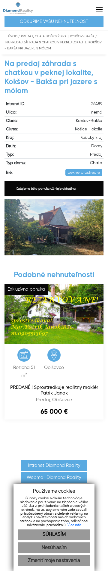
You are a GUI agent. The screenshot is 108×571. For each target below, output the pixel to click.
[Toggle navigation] (97, 9)
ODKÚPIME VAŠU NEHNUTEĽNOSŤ (54, 21)
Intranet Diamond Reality (54, 465)
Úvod (12, 36)
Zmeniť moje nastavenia (54, 560)
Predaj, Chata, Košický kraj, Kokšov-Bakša (58, 36)
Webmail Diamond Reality (54, 477)
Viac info (74, 525)
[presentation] (2, 445)
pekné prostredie (84, 172)
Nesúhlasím (54, 547)
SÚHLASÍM (54, 534)
